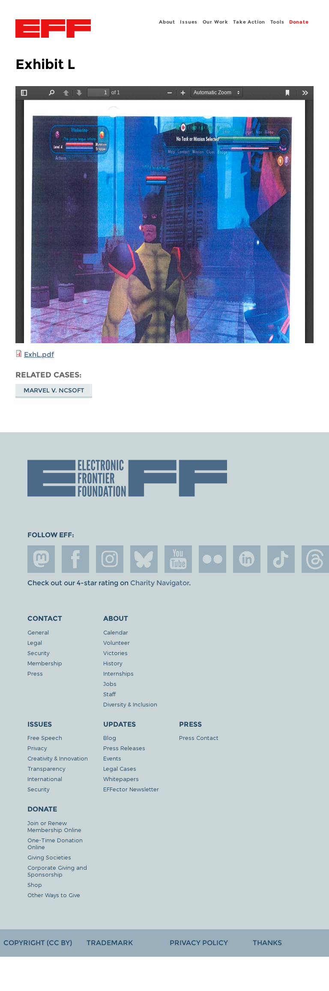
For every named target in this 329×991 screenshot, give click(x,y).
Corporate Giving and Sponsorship (57, 870)
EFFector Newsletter (131, 789)
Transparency (46, 768)
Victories (115, 653)
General (38, 632)
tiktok (281, 559)
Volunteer (116, 642)
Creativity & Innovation (57, 758)
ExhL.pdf (39, 354)
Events (112, 758)
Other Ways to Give (53, 895)
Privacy (37, 748)
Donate (299, 22)
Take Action (249, 22)
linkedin (246, 559)
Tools (277, 22)
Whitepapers (121, 778)
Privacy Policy (199, 943)
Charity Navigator (159, 583)
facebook (75, 559)
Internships (118, 673)
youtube (178, 559)
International (44, 778)
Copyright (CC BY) (37, 943)
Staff (109, 694)
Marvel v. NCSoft (54, 390)
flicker (212, 559)
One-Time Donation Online (55, 843)
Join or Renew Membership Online (54, 826)
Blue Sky (144, 559)
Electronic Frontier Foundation (53, 29)
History (112, 663)
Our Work (215, 22)
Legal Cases (119, 768)
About (167, 22)
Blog (109, 737)
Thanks (267, 943)
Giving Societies (49, 857)
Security (38, 653)
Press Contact (198, 737)
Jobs (110, 683)
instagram (109, 559)
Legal (34, 642)
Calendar (115, 632)
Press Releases (124, 748)
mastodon (41, 559)
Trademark (110, 943)
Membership (44, 663)
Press (35, 673)
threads (315, 559)
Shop (34, 884)
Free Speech (44, 737)
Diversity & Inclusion (130, 704)
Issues (188, 22)
